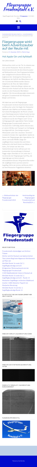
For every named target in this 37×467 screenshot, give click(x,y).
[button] (18, 27)
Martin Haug (25, 52)
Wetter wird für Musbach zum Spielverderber (17, 256)
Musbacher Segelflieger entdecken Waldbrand (18, 280)
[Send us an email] (17, 21)
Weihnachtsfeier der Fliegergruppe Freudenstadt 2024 (10, 197)
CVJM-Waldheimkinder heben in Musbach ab (17, 273)
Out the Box (21, 461)
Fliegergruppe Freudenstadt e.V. (18, 7)
